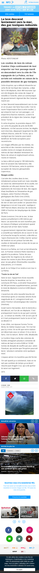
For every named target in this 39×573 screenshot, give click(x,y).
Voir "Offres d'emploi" (21, 512)
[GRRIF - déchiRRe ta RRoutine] (15, 551)
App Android (29, 538)
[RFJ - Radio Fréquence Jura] (32, 547)
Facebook (8, 530)
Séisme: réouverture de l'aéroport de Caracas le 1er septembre (17, 437)
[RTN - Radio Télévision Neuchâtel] (23, 547)
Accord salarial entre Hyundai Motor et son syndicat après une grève (18, 467)
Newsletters (9, 538)
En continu (10, 14)
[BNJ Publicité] (7, 547)
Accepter (19, 569)
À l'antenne (29, 14)
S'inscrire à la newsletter (19, 497)
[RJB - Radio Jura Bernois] (15, 547)
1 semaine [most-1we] (10, 450)
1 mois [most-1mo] (17, 450)
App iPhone (19, 538)
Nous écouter (34, 2)
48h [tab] (3, 450)
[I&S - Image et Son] (23, 551)
